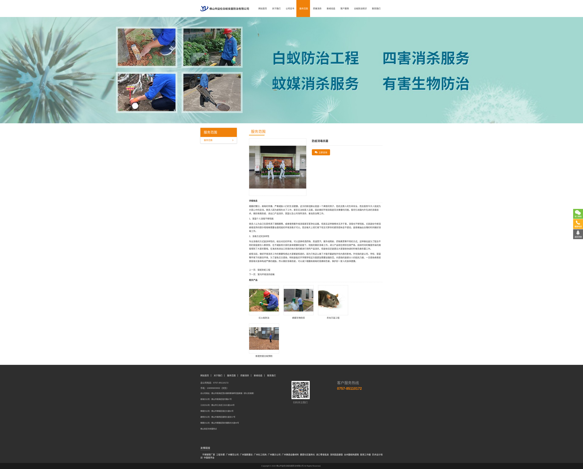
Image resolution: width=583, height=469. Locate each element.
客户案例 (344, 8)
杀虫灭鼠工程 (333, 318)
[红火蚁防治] (264, 300)
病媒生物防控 (298, 318)
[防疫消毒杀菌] (277, 167)
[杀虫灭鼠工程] (333, 300)
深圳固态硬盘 (336, 454)
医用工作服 (365, 454)
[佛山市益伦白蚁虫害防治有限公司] (224, 5)
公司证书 (290, 8)
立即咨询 (322, 152)
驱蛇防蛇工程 (263, 270)
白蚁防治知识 (360, 8)
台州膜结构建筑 (351, 454)
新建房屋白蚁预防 (264, 356)
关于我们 (276, 8)
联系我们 (376, 8)
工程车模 (220, 454)
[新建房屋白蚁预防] (264, 338)
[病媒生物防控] (299, 300)
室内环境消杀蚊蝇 (265, 274)
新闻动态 (331, 8)
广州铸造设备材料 (290, 454)
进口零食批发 (322, 454)
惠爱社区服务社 (307, 454)
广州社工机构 (260, 454)
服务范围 (303, 8)
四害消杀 (317, 8)
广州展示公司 (274, 454)
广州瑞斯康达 (246, 454)
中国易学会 (209, 457)
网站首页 (262, 8)
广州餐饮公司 (232, 454)
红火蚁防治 (264, 318)
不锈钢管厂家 (208, 454)
